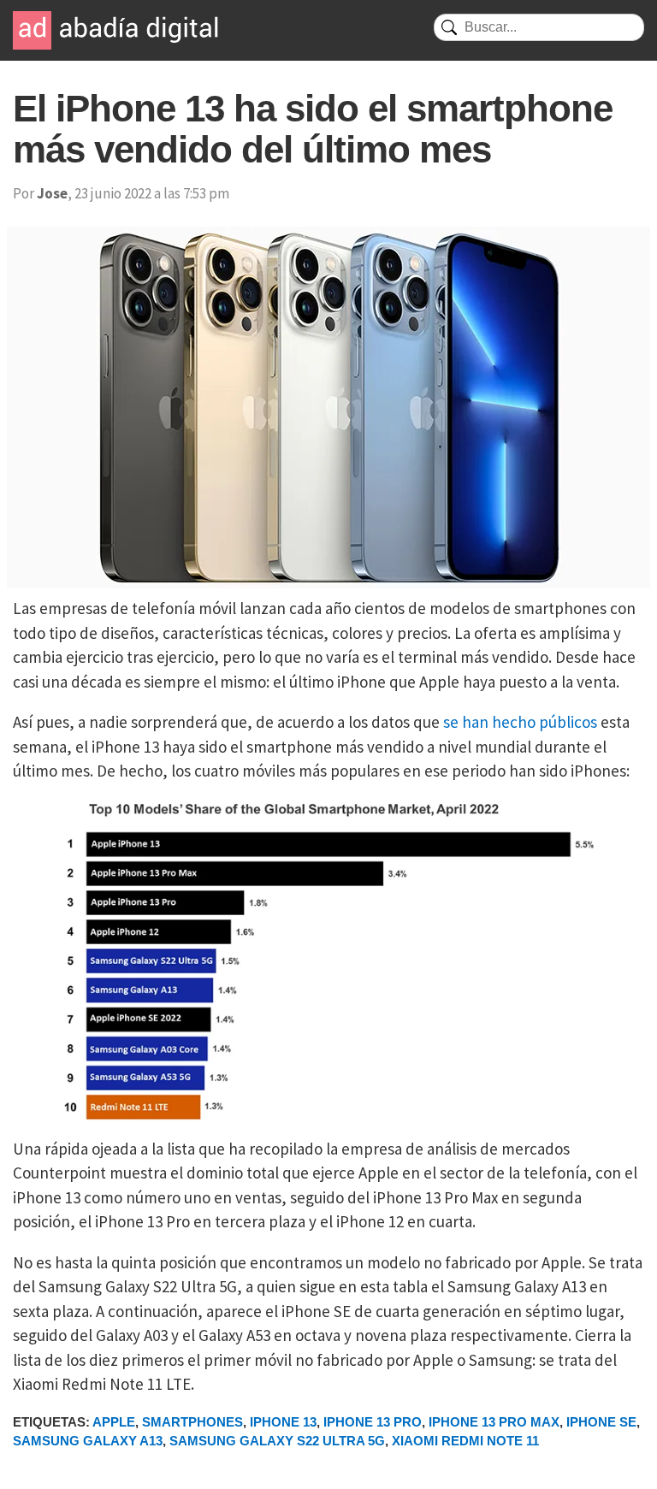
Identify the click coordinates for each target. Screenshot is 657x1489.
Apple (113, 1422)
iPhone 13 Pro (372, 1422)
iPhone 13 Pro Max (494, 1422)
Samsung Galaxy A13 (88, 1440)
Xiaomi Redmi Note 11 (465, 1440)
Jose (52, 193)
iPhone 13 (283, 1422)
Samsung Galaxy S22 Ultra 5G (277, 1440)
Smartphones (192, 1422)
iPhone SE (601, 1422)
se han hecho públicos (520, 722)
